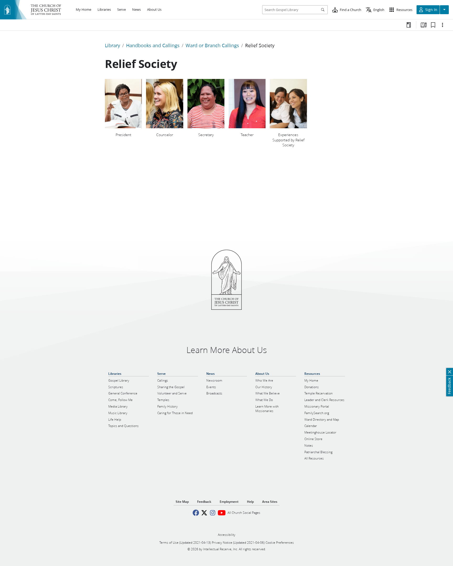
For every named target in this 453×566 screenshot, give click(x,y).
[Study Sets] (423, 25)
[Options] (442, 25)
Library (112, 45)
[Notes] (409, 25)
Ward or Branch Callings (212, 45)
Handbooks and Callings (153, 45)
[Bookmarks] (433, 25)
